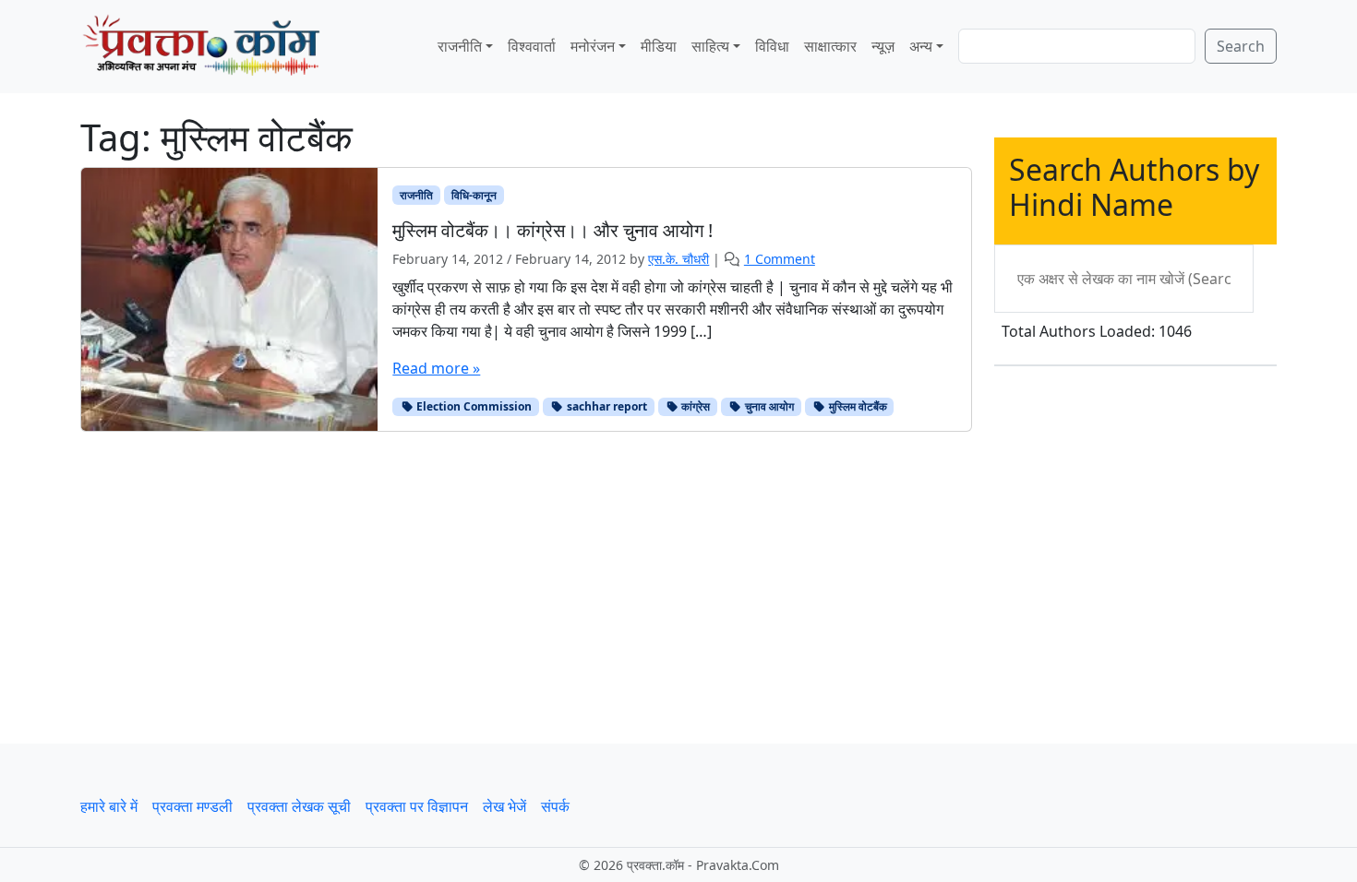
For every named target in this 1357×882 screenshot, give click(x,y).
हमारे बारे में (109, 806)
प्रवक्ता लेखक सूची (299, 806)
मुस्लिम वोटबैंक (856, 406)
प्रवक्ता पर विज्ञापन (417, 806)
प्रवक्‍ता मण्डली (192, 806)
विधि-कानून (474, 195)
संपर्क (555, 806)
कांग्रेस (694, 406)
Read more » (436, 368)
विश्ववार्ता (532, 46)
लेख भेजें (504, 806)
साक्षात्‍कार (830, 46)
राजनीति (460, 46)
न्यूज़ (883, 46)
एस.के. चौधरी (678, 259)
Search (1241, 46)
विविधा (772, 46)
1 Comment (779, 259)
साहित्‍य (710, 46)
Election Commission (473, 406)
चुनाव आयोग (768, 406)
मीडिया (659, 46)
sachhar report (605, 406)
